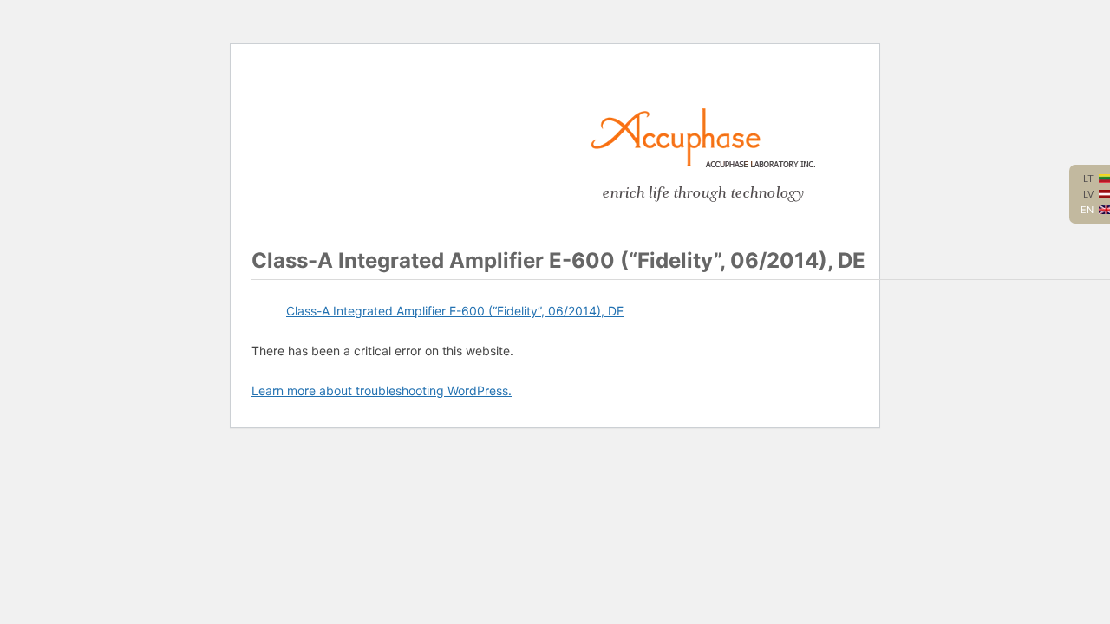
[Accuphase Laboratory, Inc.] (703, 163)
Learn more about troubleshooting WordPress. (381, 390)
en (1087, 209)
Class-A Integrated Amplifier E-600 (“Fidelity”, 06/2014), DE (455, 310)
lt (1088, 178)
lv (1088, 194)
